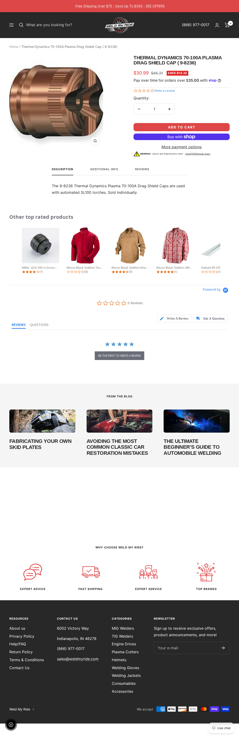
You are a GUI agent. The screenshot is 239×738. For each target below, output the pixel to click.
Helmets (119, 659)
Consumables (124, 683)
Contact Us (19, 667)
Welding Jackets (126, 675)
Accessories (122, 691)
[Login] (217, 25)
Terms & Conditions (26, 659)
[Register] (223, 648)
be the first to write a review (119, 356)
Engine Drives (124, 644)
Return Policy (21, 652)
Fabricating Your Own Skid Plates (40, 444)
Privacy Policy (21, 636)
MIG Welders (123, 628)
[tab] (171, 318)
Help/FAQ (17, 644)
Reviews (142, 169)
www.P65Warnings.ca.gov (197, 153)
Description (62, 169)
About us (17, 628)
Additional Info (104, 169)
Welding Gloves (125, 667)
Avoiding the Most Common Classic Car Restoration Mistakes (117, 447)
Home (13, 47)
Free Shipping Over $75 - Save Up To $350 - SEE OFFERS (120, 6)
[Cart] (227, 25)
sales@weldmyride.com (77, 659)
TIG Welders (122, 636)
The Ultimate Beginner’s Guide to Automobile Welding (192, 447)
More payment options (182, 147)
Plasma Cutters (125, 652)
